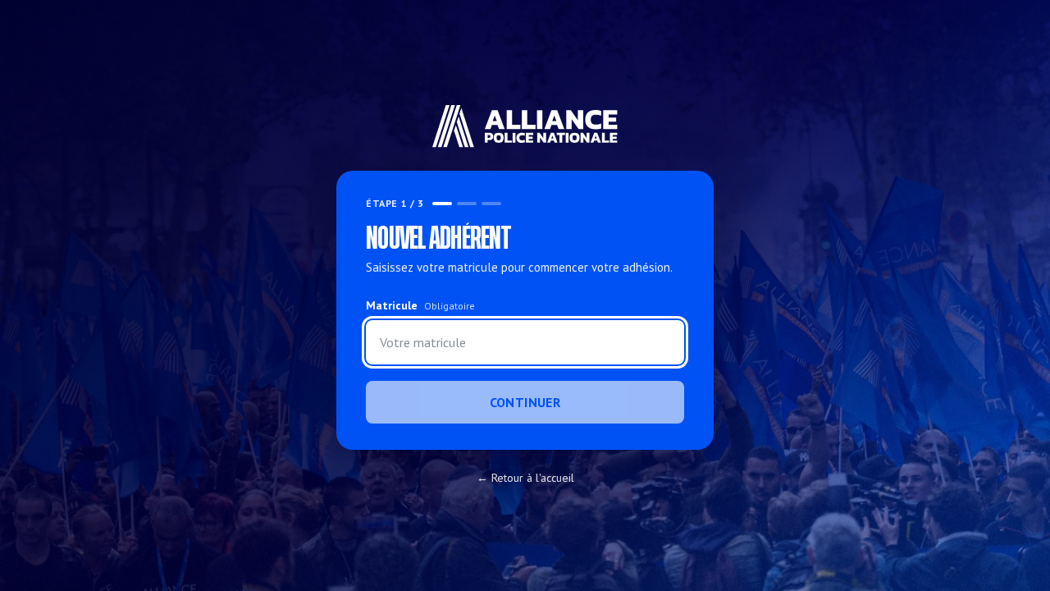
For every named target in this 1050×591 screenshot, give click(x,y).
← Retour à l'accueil (525, 477)
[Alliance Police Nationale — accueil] (525, 126)
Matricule (420, 305)
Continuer (525, 402)
